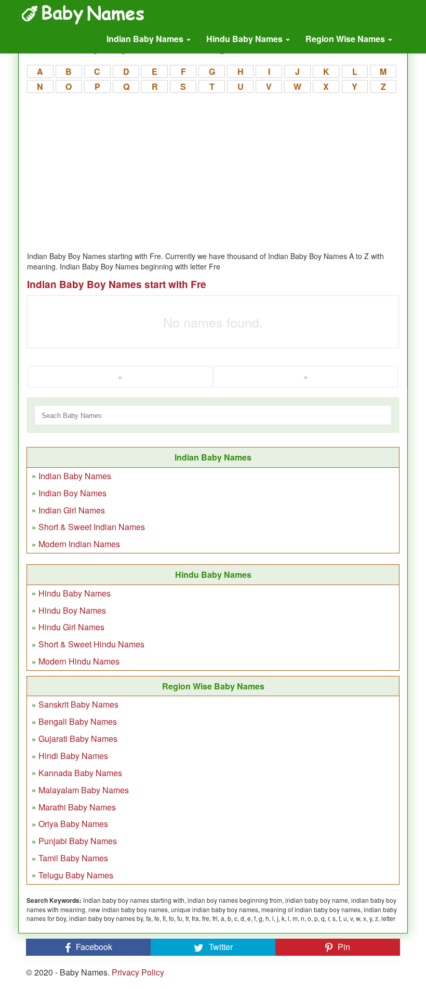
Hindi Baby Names (73, 756)
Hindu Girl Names (71, 627)
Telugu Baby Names (75, 875)
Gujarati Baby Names (77, 738)
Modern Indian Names (79, 544)
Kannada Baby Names (80, 773)
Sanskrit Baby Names (78, 704)
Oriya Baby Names (73, 824)
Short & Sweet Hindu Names (91, 644)
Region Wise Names (346, 39)
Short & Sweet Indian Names (91, 527)
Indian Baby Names (145, 39)
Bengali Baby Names (77, 721)
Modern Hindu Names (78, 661)
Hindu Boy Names (72, 610)
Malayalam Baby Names (83, 790)
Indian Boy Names (72, 493)
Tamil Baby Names (73, 858)
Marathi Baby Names (77, 807)
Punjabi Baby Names (77, 841)
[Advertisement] (213, 173)
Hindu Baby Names (245, 39)
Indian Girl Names (71, 510)
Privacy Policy (138, 972)
